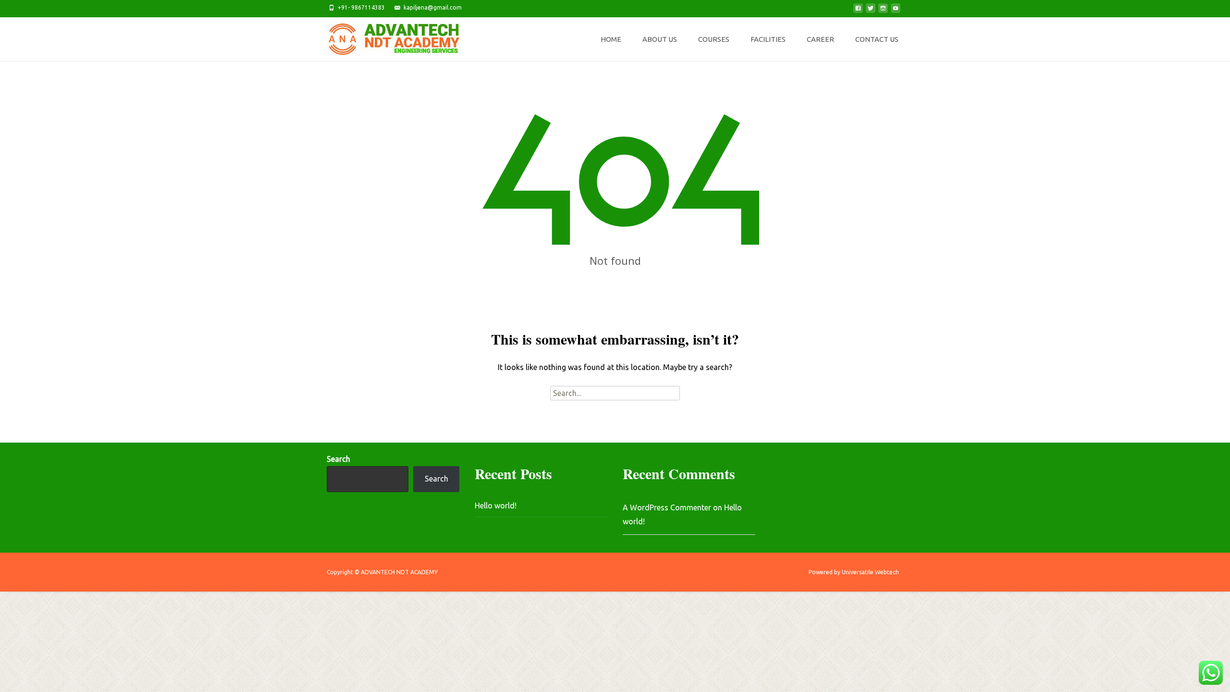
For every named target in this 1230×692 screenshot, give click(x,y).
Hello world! (496, 505)
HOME (611, 39)
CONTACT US (876, 39)
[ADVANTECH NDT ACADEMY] (386, 36)
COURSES (713, 39)
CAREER (820, 39)
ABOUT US (659, 39)
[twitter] (870, 11)
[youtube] (895, 11)
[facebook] (858, 11)
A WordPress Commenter (667, 507)
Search (338, 459)
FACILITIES (768, 39)
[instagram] (883, 11)
